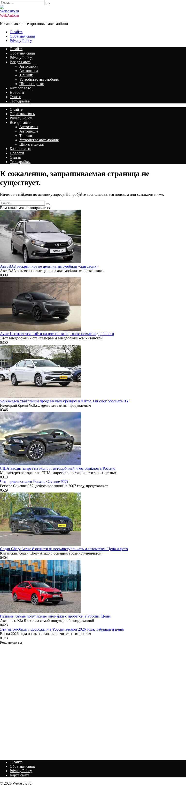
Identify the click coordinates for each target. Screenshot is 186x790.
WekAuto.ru (9, 15)
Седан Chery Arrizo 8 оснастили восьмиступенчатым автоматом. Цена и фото (64, 549)
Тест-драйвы (20, 101)
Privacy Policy (21, 41)
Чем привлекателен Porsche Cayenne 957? (34, 481)
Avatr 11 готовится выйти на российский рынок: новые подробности (57, 334)
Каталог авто (20, 88)
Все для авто (20, 62)
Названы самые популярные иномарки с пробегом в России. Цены (55, 616)
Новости (17, 92)
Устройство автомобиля (39, 79)
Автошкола (28, 71)
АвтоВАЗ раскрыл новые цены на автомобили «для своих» (49, 266)
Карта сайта (19, 775)
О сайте (16, 32)
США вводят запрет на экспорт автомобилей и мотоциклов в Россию (57, 468)
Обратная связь (22, 36)
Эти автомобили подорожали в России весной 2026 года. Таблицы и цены (62, 629)
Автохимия (28, 66)
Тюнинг (26, 75)
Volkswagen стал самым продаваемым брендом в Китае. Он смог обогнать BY (64, 401)
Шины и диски (31, 84)
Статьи (15, 97)
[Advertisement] (93, 700)
